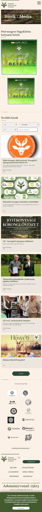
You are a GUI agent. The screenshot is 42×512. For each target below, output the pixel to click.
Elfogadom (21, 508)
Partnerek (14, 476)
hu (19, 458)
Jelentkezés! (31, 461)
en (23, 458)
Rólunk (13, 468)
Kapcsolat (28, 476)
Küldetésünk (28, 468)
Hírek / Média (28, 472)
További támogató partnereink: (20, 448)
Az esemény (13, 472)
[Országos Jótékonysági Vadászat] (10, 5)
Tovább (21, 373)
